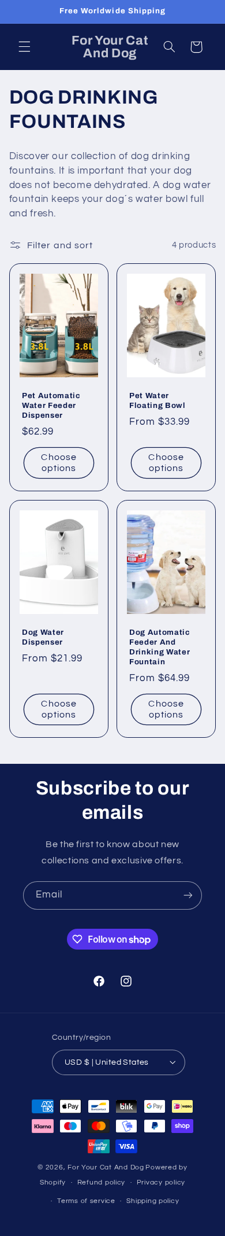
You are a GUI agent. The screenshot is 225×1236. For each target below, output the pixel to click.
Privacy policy (161, 1182)
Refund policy (101, 1182)
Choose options (58, 463)
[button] (24, 47)
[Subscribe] (188, 895)
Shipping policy (152, 1201)
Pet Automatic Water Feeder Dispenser (51, 406)
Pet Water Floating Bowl (157, 401)
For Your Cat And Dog (106, 1167)
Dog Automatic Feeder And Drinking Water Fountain (159, 647)
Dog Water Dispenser (43, 637)
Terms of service (86, 1201)
